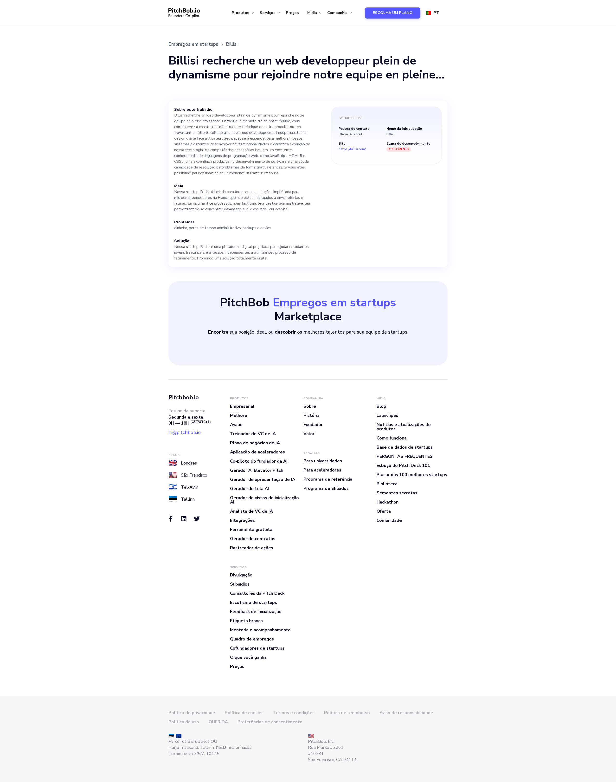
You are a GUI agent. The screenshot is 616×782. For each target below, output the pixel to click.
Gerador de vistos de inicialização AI (264, 500)
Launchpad (387, 415)
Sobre (309, 406)
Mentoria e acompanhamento (260, 630)
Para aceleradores (322, 470)
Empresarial (242, 406)
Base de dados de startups (405, 447)
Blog (381, 406)
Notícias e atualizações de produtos (404, 426)
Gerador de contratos (252, 538)
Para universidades (322, 461)
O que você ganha (248, 657)
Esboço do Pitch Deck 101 (403, 465)
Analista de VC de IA (251, 511)
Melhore (238, 415)
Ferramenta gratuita (251, 529)
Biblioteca (387, 484)
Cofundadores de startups (257, 648)
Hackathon (387, 502)
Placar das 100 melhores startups (412, 474)
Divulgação (241, 575)
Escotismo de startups (253, 602)
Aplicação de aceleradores (257, 452)
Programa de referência (327, 479)
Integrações (242, 520)
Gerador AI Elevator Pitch (256, 470)
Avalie (236, 424)
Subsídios (240, 584)
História (311, 415)
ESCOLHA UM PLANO (393, 12)
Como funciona (392, 438)
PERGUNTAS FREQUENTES (405, 456)
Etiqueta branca (246, 621)
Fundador (313, 424)
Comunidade (389, 520)
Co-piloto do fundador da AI (259, 461)
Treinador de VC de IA (253, 434)
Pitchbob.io (183, 397)
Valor (308, 434)
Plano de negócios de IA (255, 443)
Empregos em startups (193, 44)
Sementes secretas (397, 493)
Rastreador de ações (251, 548)
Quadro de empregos (252, 639)
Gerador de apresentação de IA (262, 479)
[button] (242, 13)
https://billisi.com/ (352, 149)
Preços (292, 12)
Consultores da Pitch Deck (257, 593)
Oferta (384, 511)
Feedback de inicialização (256, 611)
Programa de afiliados (326, 488)
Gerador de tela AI (249, 488)
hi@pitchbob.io (184, 432)
